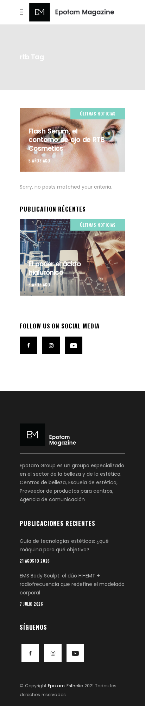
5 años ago (39, 161)
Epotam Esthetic (65, 686)
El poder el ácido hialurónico (55, 268)
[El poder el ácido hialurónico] (72, 257)
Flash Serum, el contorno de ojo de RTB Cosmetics (67, 139)
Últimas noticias (98, 114)
